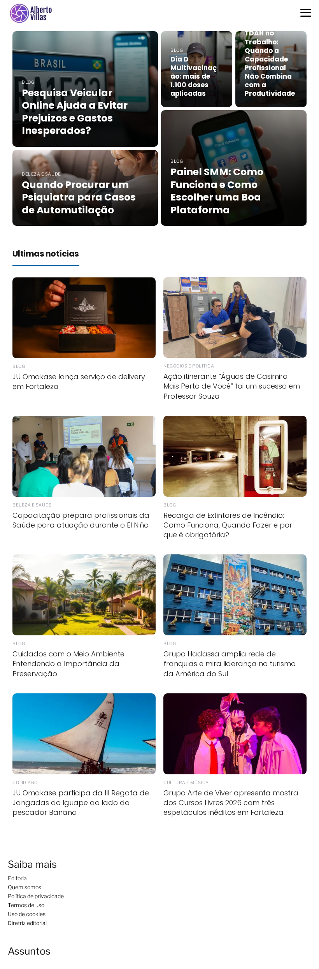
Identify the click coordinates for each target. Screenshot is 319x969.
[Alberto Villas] (33, 13)
